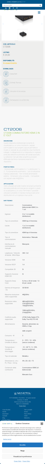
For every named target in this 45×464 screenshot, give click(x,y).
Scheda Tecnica (15, 83)
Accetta (22, 445)
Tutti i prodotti (28, 409)
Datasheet (13, 74)
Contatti (4, 416)
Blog (3, 418)
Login (24, 1)
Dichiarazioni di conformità (19, 100)
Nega (22, 451)
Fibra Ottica (27, 414)
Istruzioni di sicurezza (17, 91)
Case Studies (6, 409)
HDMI (25, 416)
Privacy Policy (17, 461)
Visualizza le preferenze (22, 456)
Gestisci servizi (7, 439)
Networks (27, 418)
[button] (42, 423)
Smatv (26, 411)
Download (5, 414)
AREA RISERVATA (14, 2)
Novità (4, 411)
